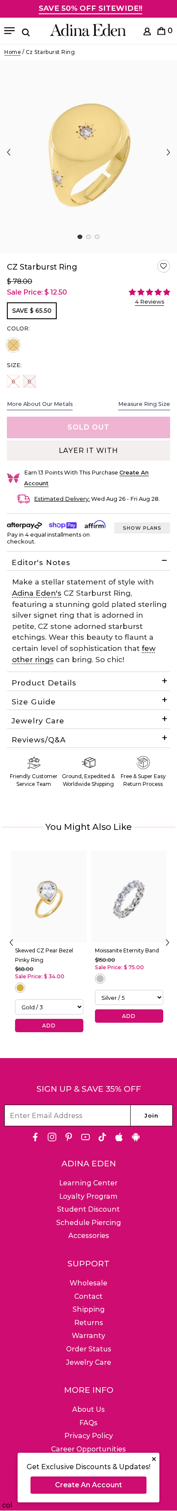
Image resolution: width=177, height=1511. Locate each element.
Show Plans (142, 528)
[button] (163, 266)
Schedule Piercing (88, 1223)
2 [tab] (88, 237)
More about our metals (40, 403)
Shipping (89, 1309)
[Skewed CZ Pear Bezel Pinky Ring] (49, 896)
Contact (88, 1296)
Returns (88, 1323)
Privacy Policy (88, 1436)
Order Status (88, 1349)
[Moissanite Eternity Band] (129, 896)
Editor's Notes (41, 562)
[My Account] (147, 33)
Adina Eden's (36, 593)
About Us (88, 1409)
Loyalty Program (88, 1196)
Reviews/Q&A (39, 739)
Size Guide (34, 701)
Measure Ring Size (144, 403)
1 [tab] (79, 237)
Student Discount (88, 1209)
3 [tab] (97, 237)
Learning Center (88, 1183)
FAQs (88, 1423)
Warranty (88, 1336)
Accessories (88, 1235)
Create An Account (88, 1485)
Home (12, 52)
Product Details (44, 683)
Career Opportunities (88, 1449)
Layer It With (88, 450)
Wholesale (88, 1283)
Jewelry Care (38, 720)
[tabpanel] (88, 156)
